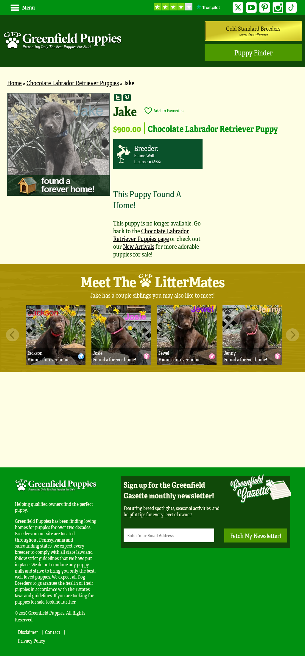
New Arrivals (138, 246)
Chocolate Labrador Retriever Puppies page (151, 234)
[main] (152, 178)
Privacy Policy (31, 640)
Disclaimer (28, 632)
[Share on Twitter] (117, 97)
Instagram (278, 7)
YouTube (251, 7)
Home (14, 82)
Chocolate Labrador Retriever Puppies (73, 82)
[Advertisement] (152, 419)
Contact (52, 632)
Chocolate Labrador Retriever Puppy (213, 128)
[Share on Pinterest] (127, 97)
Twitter (238, 7)
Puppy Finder (253, 52)
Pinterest (264, 7)
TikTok (291, 7)
